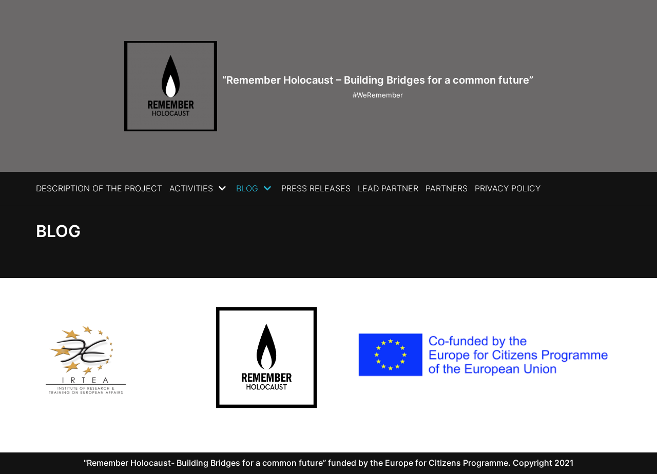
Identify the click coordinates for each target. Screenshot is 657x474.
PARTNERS (447, 188)
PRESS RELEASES (316, 188)
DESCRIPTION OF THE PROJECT (99, 188)
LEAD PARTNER (388, 188)
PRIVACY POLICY (507, 188)
